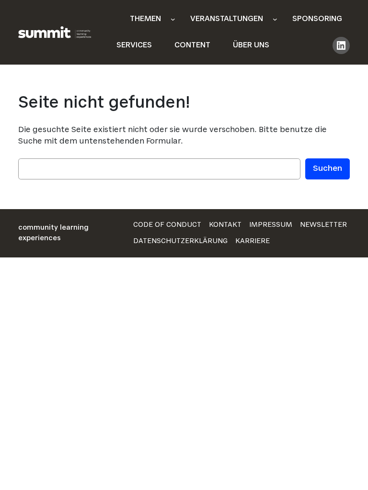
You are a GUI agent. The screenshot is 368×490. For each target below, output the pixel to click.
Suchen (327, 169)
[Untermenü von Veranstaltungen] (275, 19)
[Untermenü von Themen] (173, 19)
